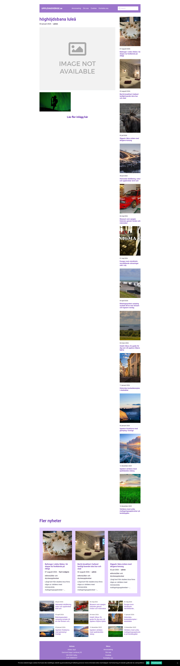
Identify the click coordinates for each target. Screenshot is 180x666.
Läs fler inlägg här (77, 116)
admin (55, 24)
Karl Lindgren (64, 572)
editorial (48, 576)
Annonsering (76, 8)
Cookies (94, 8)
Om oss (86, 8)
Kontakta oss (103, 8)
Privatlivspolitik (156, 663)
